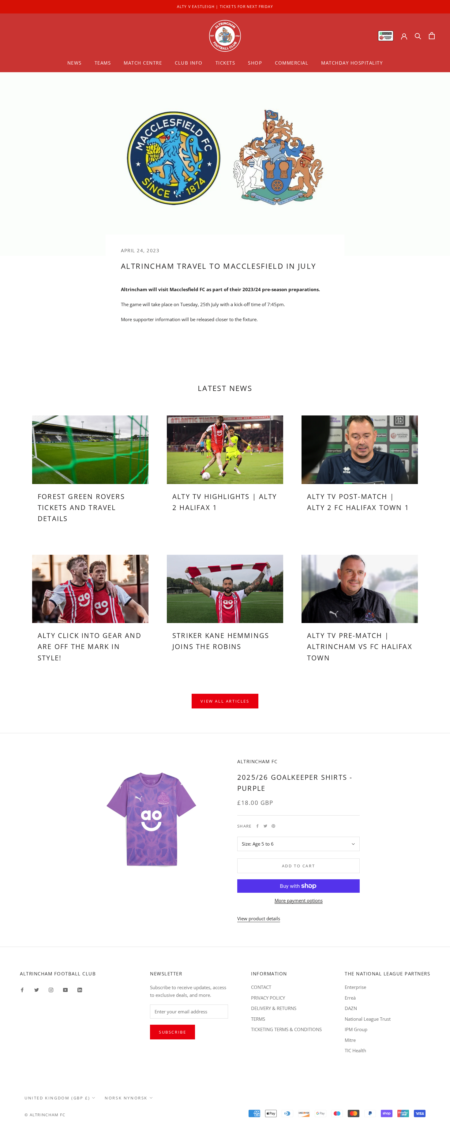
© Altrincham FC (45, 1114)
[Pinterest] (273, 826)
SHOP (255, 63)
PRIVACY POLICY (268, 998)
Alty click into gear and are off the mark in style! (89, 646)
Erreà (350, 998)
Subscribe (172, 1032)
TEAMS (103, 63)
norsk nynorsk (126, 1098)
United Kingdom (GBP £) (57, 1098)
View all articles (225, 701)
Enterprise (355, 987)
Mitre (350, 1040)
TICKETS (225, 63)
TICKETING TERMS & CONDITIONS (286, 1029)
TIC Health (355, 1050)
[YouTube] (65, 989)
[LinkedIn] (79, 989)
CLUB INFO (189, 63)
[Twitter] (265, 826)
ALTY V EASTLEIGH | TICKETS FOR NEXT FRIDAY (225, 6)
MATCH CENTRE (143, 63)
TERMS (258, 1019)
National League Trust (368, 1019)
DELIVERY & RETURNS (273, 1008)
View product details (258, 918)
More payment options (299, 900)
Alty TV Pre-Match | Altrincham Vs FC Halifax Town (359, 646)
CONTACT (261, 987)
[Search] (418, 35)
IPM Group (356, 1029)
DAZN (351, 1008)
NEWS (74, 63)
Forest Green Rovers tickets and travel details (81, 507)
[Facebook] (257, 826)
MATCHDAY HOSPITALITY (352, 63)
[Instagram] (51, 989)
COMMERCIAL (291, 63)
